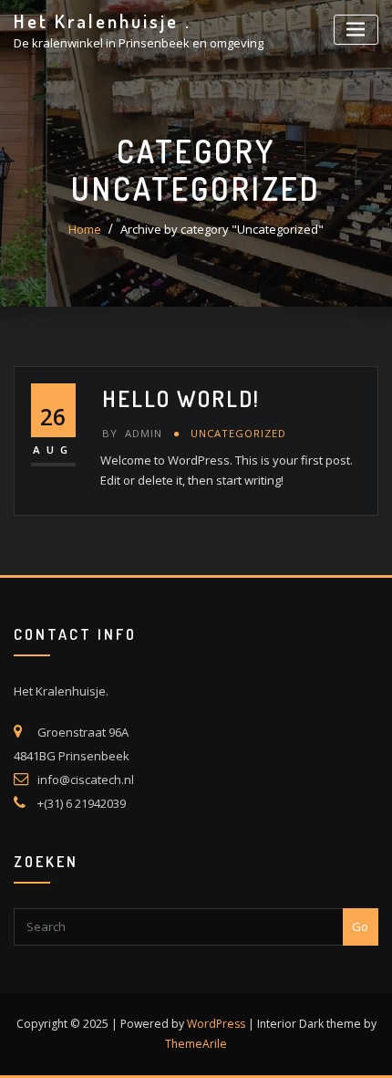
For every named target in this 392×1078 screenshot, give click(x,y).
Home (84, 229)
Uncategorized (238, 433)
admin (132, 433)
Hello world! (181, 398)
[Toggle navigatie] (356, 30)
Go (360, 926)
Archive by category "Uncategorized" (222, 229)
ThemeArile (196, 1044)
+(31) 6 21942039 (81, 803)
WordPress (216, 1023)
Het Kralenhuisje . (102, 21)
